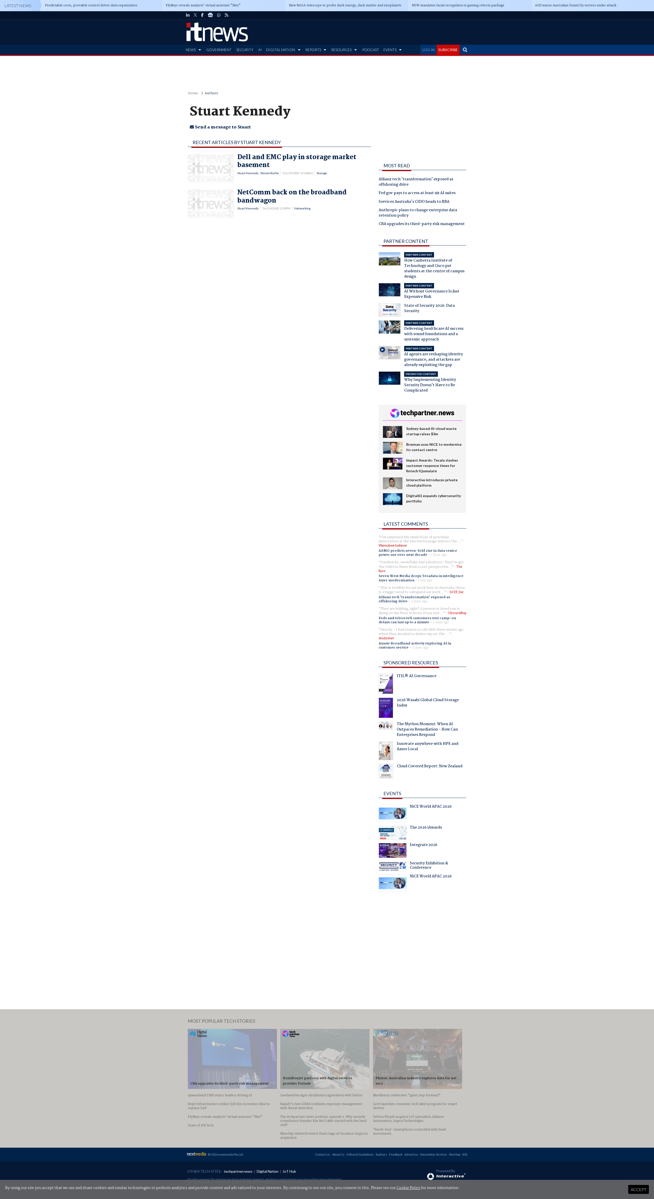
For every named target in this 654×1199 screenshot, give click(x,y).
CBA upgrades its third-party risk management (422, 224)
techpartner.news (238, 1171)
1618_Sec (456, 592)
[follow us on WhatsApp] (219, 15)
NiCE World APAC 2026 (431, 807)
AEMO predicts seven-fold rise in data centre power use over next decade (418, 553)
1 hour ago (439, 555)
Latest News (17, 5)
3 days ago (420, 647)
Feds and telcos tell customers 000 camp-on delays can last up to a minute (417, 620)
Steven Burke (269, 173)
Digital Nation (267, 1171)
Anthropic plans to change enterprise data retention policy (418, 213)
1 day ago (425, 580)
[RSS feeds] (226, 15)
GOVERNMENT (218, 50)
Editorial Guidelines (360, 1154)
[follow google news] (210, 15)
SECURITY (244, 50)
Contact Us (322, 1154)
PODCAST (370, 50)
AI (260, 50)
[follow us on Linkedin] (188, 15)
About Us (338, 1154)
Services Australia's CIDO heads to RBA (414, 202)
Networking (302, 208)
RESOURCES (341, 50)
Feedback (395, 1154)
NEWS (191, 50)
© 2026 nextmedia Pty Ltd (225, 1154)
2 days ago (419, 601)
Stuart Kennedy (248, 173)
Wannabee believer (393, 545)
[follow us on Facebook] (202, 15)
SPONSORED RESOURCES (410, 662)
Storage (322, 173)
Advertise (411, 1154)
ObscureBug (457, 613)
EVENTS (389, 50)
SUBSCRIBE (448, 50)
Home (193, 93)
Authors (211, 93)
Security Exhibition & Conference (429, 866)
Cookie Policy (408, 1188)
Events (392, 793)
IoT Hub (289, 1171)
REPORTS (313, 50)
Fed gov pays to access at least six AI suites (417, 193)
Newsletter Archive (433, 1154)
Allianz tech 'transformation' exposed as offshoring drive (416, 182)
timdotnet (386, 638)
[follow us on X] (195, 15)
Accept (638, 1189)
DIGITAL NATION (280, 50)
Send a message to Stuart (222, 127)
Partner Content (405, 241)
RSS (464, 1154)
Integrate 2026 (423, 845)
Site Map (454, 1154)
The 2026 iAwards (426, 828)
